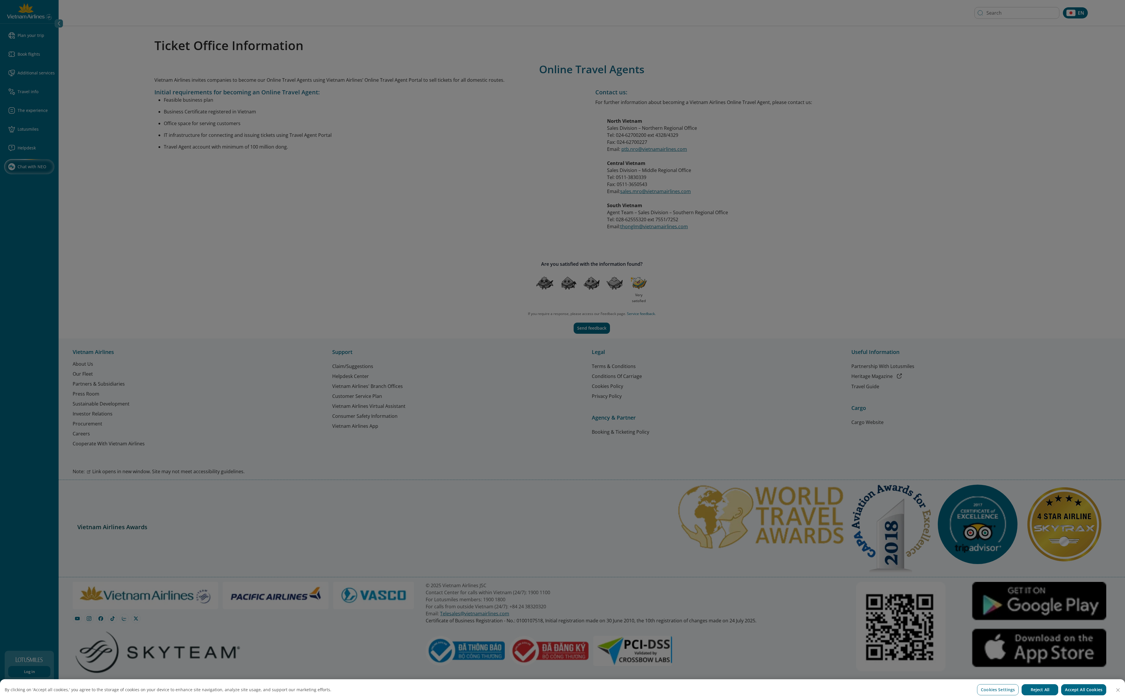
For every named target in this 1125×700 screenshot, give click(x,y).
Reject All (1040, 689)
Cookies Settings (998, 689)
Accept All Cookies (1083, 689)
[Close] (1118, 690)
